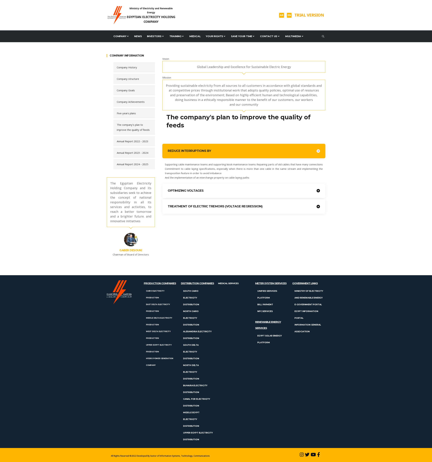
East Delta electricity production (158, 307)
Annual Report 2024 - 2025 (132, 164)
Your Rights (214, 36)
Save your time (241, 36)
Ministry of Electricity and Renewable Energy (308, 294)
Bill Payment (265, 304)
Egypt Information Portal (306, 314)
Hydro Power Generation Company (159, 361)
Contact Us (268, 36)
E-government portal (308, 304)
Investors (154, 36)
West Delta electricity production (158, 334)
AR (281, 15)
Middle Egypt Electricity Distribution (191, 419)
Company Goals (126, 90)
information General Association (307, 328)
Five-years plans (126, 113)
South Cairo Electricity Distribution (191, 298)
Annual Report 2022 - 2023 (132, 141)
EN (289, 15)
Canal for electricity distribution (196, 402)
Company (119, 36)
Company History (127, 67)
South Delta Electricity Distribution (191, 352)
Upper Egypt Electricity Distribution (198, 436)
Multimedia (293, 36)
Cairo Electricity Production (155, 294)
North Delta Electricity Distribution (191, 372)
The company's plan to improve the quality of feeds (133, 127)
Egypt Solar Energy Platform (269, 339)
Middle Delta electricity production (159, 321)
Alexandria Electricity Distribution (197, 334)
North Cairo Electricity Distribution (191, 318)
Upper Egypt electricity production (158, 348)
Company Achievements (131, 101)
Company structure (128, 78)
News (138, 36)
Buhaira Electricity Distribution (195, 388)
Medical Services (228, 283)
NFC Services (265, 311)
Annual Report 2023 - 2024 (132, 152)
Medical (195, 36)
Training (175, 36)
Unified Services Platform (267, 294)
